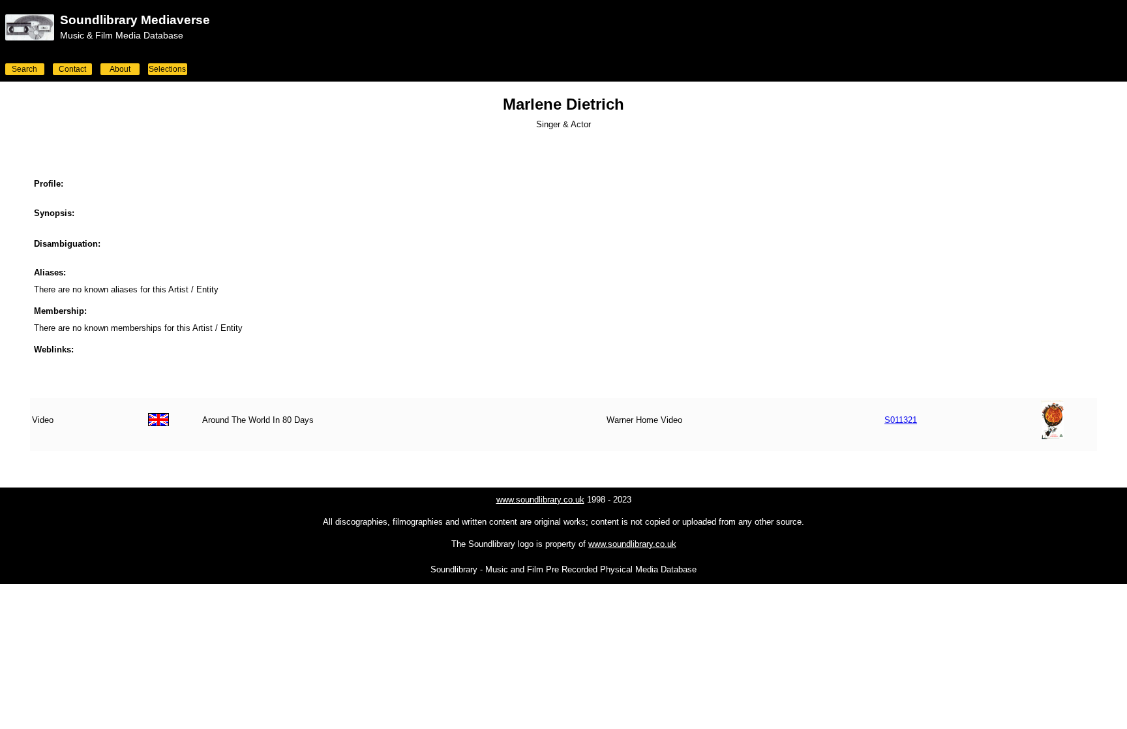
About (120, 69)
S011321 (900, 420)
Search (24, 69)
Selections (167, 69)
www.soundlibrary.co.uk (540, 499)
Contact (72, 69)
